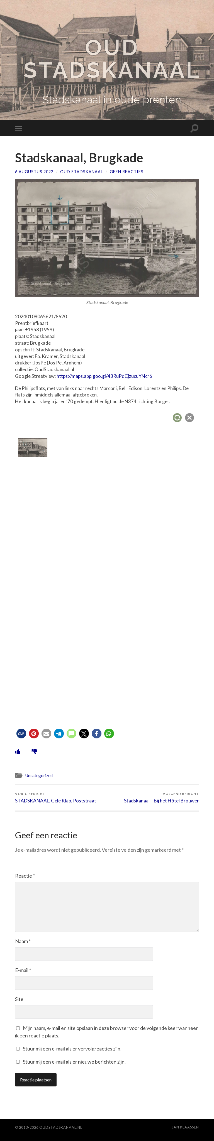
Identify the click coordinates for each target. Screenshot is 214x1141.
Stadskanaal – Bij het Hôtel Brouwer (161, 798)
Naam (23, 941)
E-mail (23, 970)
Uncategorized (39, 775)
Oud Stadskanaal (111, 58)
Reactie (25, 876)
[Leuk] (17, 751)
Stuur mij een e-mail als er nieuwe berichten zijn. (74, 1062)
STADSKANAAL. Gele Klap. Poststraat (55, 798)
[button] (21, 733)
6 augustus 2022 (34, 171)
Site (19, 999)
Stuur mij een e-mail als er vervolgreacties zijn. (72, 1048)
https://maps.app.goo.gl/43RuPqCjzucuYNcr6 (104, 376)
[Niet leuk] (34, 751)
